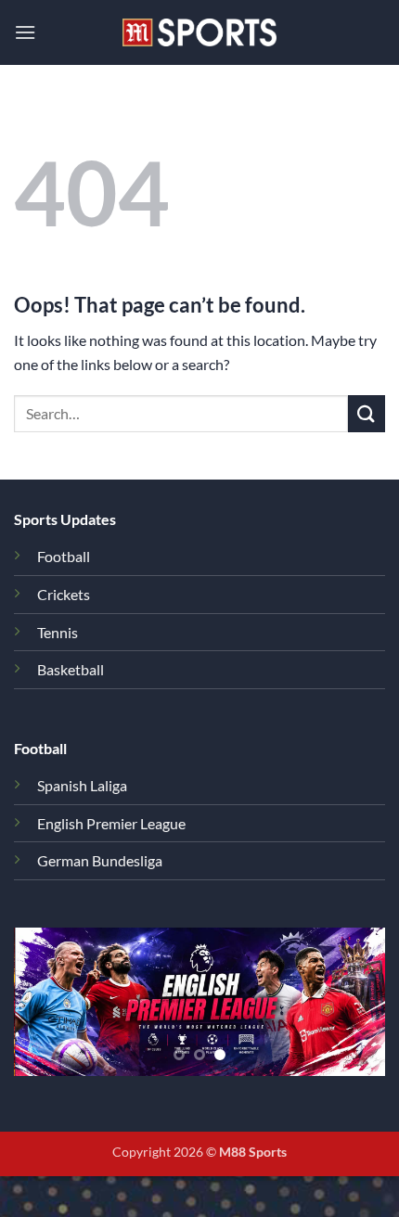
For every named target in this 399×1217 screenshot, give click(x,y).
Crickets (63, 594)
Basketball (70, 669)
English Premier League (111, 823)
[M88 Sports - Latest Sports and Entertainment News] (199, 32)
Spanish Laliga (82, 785)
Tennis (57, 632)
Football (63, 556)
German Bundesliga (99, 860)
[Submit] (366, 413)
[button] (25, 32)
